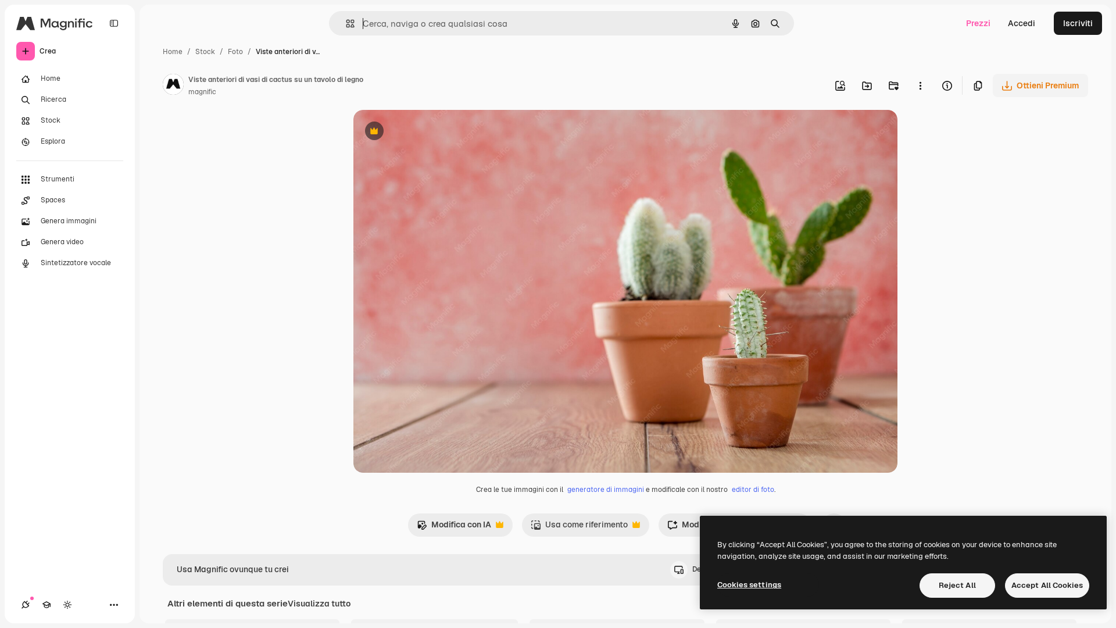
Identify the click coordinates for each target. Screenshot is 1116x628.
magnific (202, 92)
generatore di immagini (605, 489)
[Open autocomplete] (346, 23)
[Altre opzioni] (920, 85)
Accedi (1021, 23)
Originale (430, 132)
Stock (205, 51)
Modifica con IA (454, 527)
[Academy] (46, 604)
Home (173, 51)
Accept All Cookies (1047, 585)
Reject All (957, 585)
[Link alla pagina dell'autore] (173, 86)
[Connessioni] (25, 604)
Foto (235, 51)
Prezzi (978, 23)
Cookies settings (749, 585)
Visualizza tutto (319, 603)
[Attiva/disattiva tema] (67, 604)
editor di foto (753, 489)
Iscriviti (1078, 23)
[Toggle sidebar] (114, 23)
